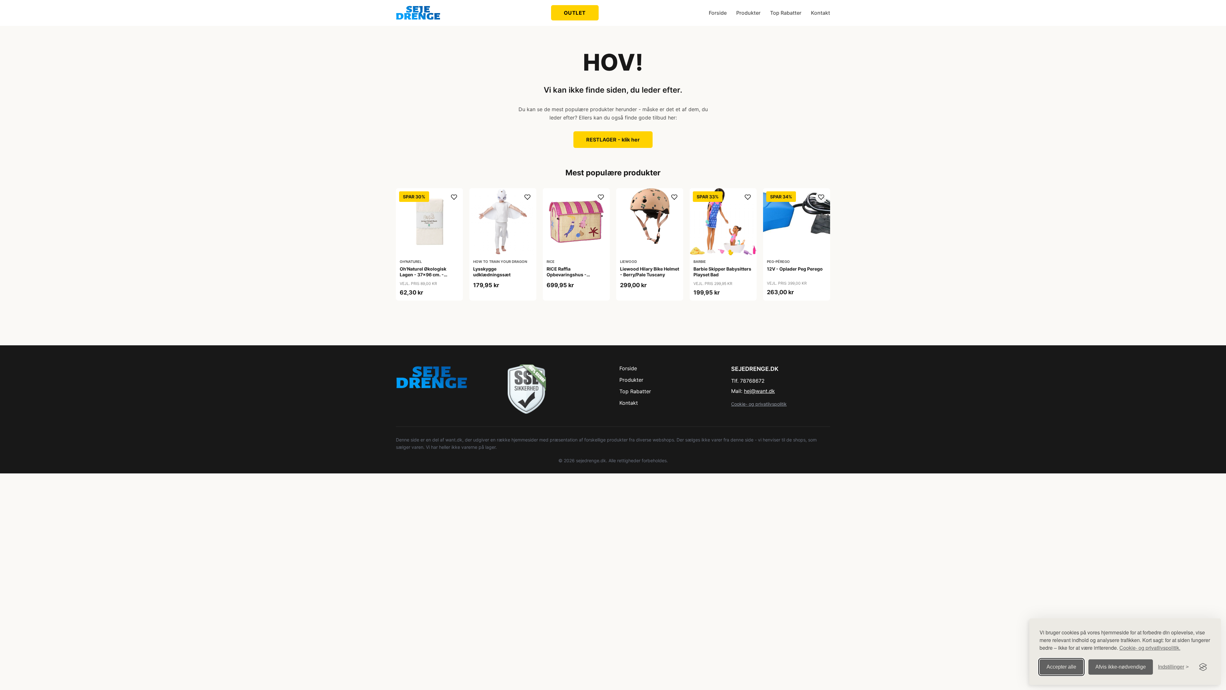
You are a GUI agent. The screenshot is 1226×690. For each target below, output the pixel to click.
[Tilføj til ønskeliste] (454, 197)
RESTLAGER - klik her (613, 139)
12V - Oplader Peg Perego (795, 269)
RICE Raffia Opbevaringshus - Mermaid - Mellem (567, 274)
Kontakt (820, 13)
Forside (718, 13)
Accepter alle (1061, 667)
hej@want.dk (759, 391)
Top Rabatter (785, 13)
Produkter (748, 13)
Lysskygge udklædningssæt (492, 271)
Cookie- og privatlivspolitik (759, 404)
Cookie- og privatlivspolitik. (1149, 647)
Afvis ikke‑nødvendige (1120, 667)
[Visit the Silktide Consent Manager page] (1203, 667)
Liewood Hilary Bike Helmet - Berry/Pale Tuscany (649, 271)
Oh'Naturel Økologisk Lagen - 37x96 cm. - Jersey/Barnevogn (423, 274)
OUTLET (575, 13)
